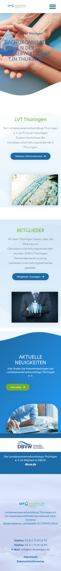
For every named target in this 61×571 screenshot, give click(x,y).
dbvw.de (30, 464)
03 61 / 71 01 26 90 (30, 540)
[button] (52, 6)
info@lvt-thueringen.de (30, 549)
